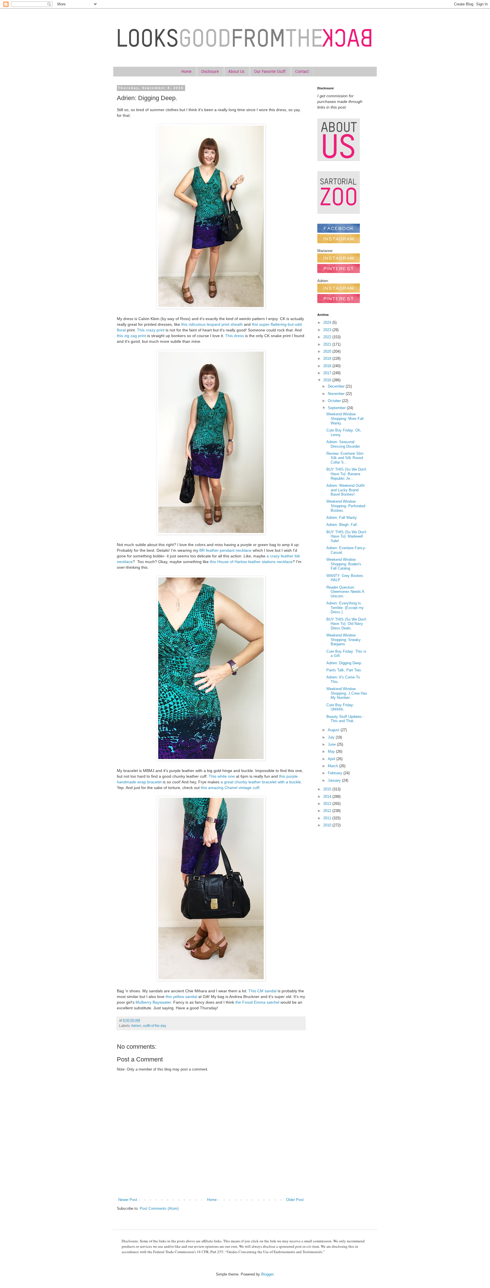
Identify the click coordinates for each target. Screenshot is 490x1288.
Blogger (267, 1274)
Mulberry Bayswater (153, 1002)
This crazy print (150, 330)
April (332, 759)
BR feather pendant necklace (225, 550)
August (334, 730)
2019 (327, 358)
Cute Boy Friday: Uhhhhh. (340, 707)
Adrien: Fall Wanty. (342, 517)
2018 (327, 366)
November (337, 394)
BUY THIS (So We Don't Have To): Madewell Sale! (346, 536)
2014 (327, 796)
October (335, 401)
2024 (327, 322)
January (335, 780)
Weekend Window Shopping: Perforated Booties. (345, 505)
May (332, 751)
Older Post (295, 1200)
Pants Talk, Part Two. (344, 670)
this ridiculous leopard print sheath (212, 324)
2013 (327, 803)
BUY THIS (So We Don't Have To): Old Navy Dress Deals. (346, 623)
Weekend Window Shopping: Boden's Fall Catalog (343, 563)
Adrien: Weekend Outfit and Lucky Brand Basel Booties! (345, 489)
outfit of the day (154, 1025)
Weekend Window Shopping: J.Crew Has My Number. (346, 693)
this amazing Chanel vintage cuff (230, 787)
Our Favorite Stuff (270, 71)
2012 (327, 811)
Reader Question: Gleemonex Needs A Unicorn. (345, 591)
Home (186, 71)
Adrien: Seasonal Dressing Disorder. (343, 444)
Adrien (136, 1025)
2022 (327, 337)
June (332, 744)
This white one (222, 776)
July (332, 737)
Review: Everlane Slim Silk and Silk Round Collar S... (345, 457)
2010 (327, 825)
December (337, 386)
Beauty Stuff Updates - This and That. (345, 718)
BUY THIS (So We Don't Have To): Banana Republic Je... (346, 473)
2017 (327, 373)
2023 (327, 330)
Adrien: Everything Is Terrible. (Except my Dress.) (345, 607)
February (335, 773)
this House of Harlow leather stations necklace (251, 561)
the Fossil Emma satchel (257, 1002)
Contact (302, 71)
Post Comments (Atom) (159, 1208)
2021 (327, 344)
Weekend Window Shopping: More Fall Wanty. (345, 418)
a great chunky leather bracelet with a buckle (261, 782)
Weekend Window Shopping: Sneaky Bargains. (343, 639)
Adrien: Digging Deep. (344, 663)
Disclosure (210, 71)
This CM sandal (262, 991)
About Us (236, 71)
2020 (327, 351)
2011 (327, 818)
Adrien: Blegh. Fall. (342, 525)
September (337, 408)
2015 (327, 789)
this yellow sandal (181, 996)
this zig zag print (131, 335)
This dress (234, 335)
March (333, 766)
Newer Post (127, 1200)
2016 (327, 380)
